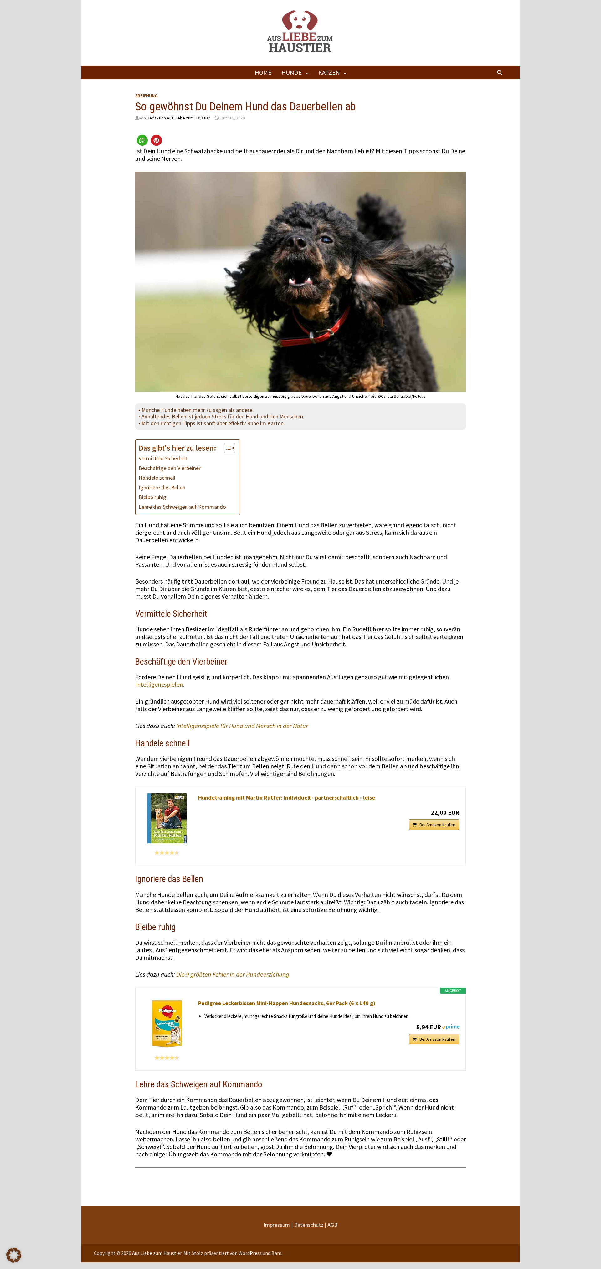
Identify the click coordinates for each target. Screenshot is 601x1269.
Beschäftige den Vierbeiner (170, 468)
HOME (263, 72)
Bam (276, 1253)
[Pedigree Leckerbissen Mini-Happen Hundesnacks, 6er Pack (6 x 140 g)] (167, 1024)
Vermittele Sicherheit (163, 458)
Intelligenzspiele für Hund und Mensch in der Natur (242, 726)
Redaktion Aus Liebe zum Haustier (178, 118)
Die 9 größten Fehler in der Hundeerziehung (232, 974)
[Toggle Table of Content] (226, 448)
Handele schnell (157, 477)
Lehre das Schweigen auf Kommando (182, 506)
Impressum (277, 1224)
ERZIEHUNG (146, 96)
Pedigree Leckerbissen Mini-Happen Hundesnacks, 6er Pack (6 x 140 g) (286, 1003)
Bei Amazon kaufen (437, 824)
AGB (332, 1224)
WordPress (250, 1253)
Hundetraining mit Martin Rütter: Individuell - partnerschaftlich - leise (286, 797)
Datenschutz (308, 1224)
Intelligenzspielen (159, 684)
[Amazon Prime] (450, 1026)
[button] (142, 140)
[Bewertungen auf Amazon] (166, 852)
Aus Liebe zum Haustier (157, 1253)
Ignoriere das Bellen (162, 487)
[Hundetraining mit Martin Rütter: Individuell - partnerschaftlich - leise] (167, 818)
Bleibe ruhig (152, 497)
